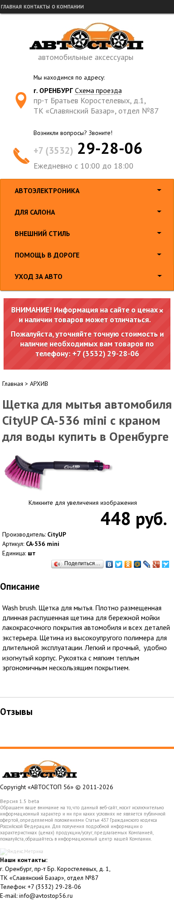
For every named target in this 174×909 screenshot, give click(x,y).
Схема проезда (98, 90)
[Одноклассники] (128, 564)
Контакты (37, 7)
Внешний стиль (42, 233)
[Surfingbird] (165, 564)
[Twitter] (119, 564)
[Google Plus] (156, 564)
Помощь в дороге (47, 254)
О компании (68, 7)
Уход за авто (38, 276)
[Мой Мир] (137, 564)
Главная (11, 7)
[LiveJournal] (147, 564)
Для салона (35, 211)
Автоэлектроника (47, 190)
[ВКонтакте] (109, 564)
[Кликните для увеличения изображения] (58, 472)
